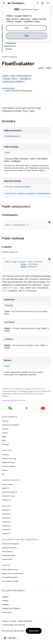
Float (7, 152)
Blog (3, 440)
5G (3, 474)
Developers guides (9, 547)
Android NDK (7, 559)
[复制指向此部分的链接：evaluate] (14, 247)
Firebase (5, 604)
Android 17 (6, 510)
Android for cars (8, 496)
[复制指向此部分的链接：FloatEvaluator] (20, 215)
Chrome (5, 601)
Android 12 (6, 529)
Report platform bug (10, 569)
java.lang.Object (8, 88)
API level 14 (13, 252)
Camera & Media (8, 466)
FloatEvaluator (12, 136)
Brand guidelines (25, 621)
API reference (7, 551)
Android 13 (6, 526)
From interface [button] (27, 193)
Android (5, 421)
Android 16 (6, 514)
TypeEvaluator (9, 81)
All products (7, 612)
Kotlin (40, 68)
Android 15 (6, 518)
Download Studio (8, 555)
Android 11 (6, 533)
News (4, 436)
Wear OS (5, 488)
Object (14, 79)
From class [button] (18, 187)
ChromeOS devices (9, 492)
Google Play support (10, 577)
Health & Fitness (8, 462)
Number (20, 81)
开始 (27, 36)
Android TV (6, 500)
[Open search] (37, 2)
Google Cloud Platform (11, 608)
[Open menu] (3, 3)
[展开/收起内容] (5, 51)
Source (5, 433)
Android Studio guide (10, 544)
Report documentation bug (12, 573)
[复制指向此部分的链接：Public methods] (26, 238)
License (13, 621)
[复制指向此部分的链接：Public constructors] (32, 206)
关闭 (27, 28)
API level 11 (13, 57)
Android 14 (6, 522)
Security (5, 429)
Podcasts (5, 444)
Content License (27, 391)
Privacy (5, 470)
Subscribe (34, 631)
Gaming (5, 454)
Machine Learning (9, 458)
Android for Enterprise (10, 425)
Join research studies (10, 581)
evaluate (9, 158)
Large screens (7, 484)
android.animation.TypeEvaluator (34, 193)
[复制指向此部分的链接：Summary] (17, 121)
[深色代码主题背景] (49, 222)
